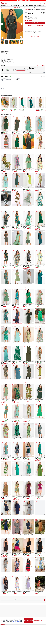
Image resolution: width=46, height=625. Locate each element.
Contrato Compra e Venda (4, 614)
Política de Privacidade (31, 602)
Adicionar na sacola (35, 22)
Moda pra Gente (23, 613)
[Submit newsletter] (44, 600)
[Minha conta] (40, 3)
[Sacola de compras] (44, 3)
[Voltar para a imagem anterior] (2, 24)
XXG (36, 18)
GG (33, 18)
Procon (12, 613)
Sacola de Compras (42, 613)
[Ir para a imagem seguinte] (21, 24)
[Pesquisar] (9, 3)
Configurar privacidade (38, 620)
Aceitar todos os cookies (28, 620)
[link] (30, 10)
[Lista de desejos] (42, 3)
